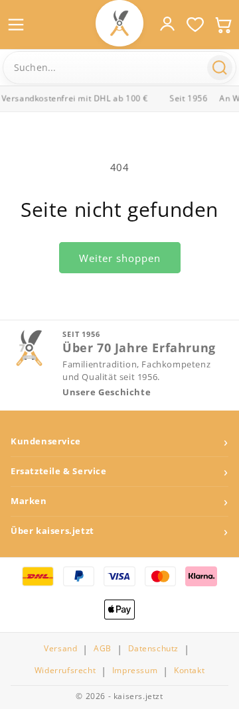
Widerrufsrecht (65, 670)
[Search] (219, 67)
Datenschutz (153, 648)
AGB (103, 648)
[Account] (167, 24)
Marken (29, 501)
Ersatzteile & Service (59, 471)
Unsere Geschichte (106, 392)
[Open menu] (16, 24)
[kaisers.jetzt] (119, 23)
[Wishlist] (195, 24)
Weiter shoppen (120, 258)
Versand (60, 648)
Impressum (134, 670)
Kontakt (189, 670)
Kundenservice (46, 441)
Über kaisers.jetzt (52, 531)
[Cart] (223, 24)
